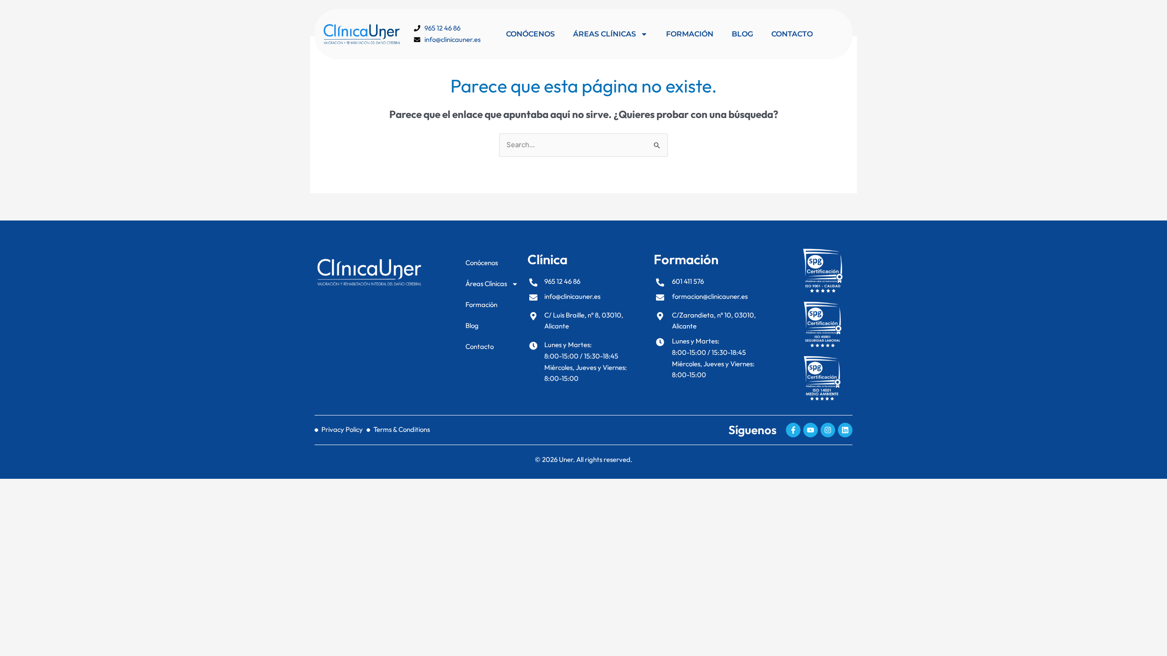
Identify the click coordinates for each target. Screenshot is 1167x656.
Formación (689, 34)
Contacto (792, 34)
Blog (742, 34)
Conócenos (530, 34)
